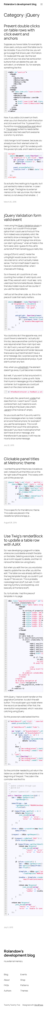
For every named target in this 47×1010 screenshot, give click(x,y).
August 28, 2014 (10, 522)
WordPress (38, 1005)
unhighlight (23, 367)
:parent (7, 409)
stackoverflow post (27, 126)
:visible (32, 398)
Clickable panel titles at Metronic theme (21, 461)
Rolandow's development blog (20, 4)
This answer (11, 129)
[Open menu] (41, 4)
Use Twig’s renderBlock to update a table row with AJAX (23, 540)
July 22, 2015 (9, 445)
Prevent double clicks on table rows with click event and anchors (22, 32)
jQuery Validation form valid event (22, 217)
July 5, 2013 (8, 927)
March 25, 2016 (10, 201)
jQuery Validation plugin (29, 225)
